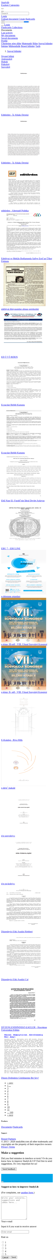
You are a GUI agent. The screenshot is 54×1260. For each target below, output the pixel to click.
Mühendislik (14, 46)
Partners (12, 1139)
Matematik (27, 43)
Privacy (5, 1147)
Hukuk (4, 61)
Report (4, 1139)
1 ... (9, 1085)
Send (13, 1257)
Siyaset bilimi (7, 56)
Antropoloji (6, 59)
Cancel (5, 1257)
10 (8, 1107)
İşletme (4, 46)
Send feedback (8, 1169)
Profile (4, 41)
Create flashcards (27, 19)
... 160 (10, 1112)
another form (27, 1192)
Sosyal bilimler (45, 43)
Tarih (37, 46)
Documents (6, 1127)
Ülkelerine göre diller (11, 43)
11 (8, 1109)
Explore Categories (10, 5)
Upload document (10, 19)
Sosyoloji (5, 67)
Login (4, 16)
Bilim (35, 43)
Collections (17, 27)
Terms (12, 1147)
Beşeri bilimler (28, 46)
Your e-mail (6, 1221)
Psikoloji (5, 64)
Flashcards (6, 27)
